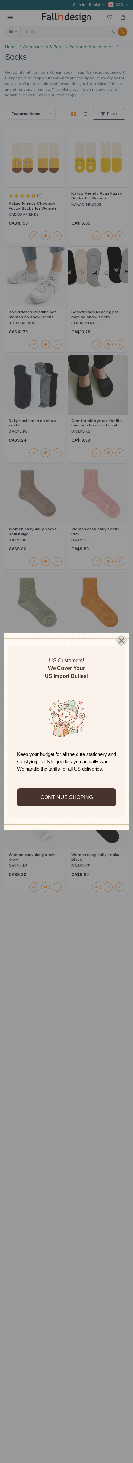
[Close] (121, 640)
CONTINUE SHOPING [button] (66, 797)
